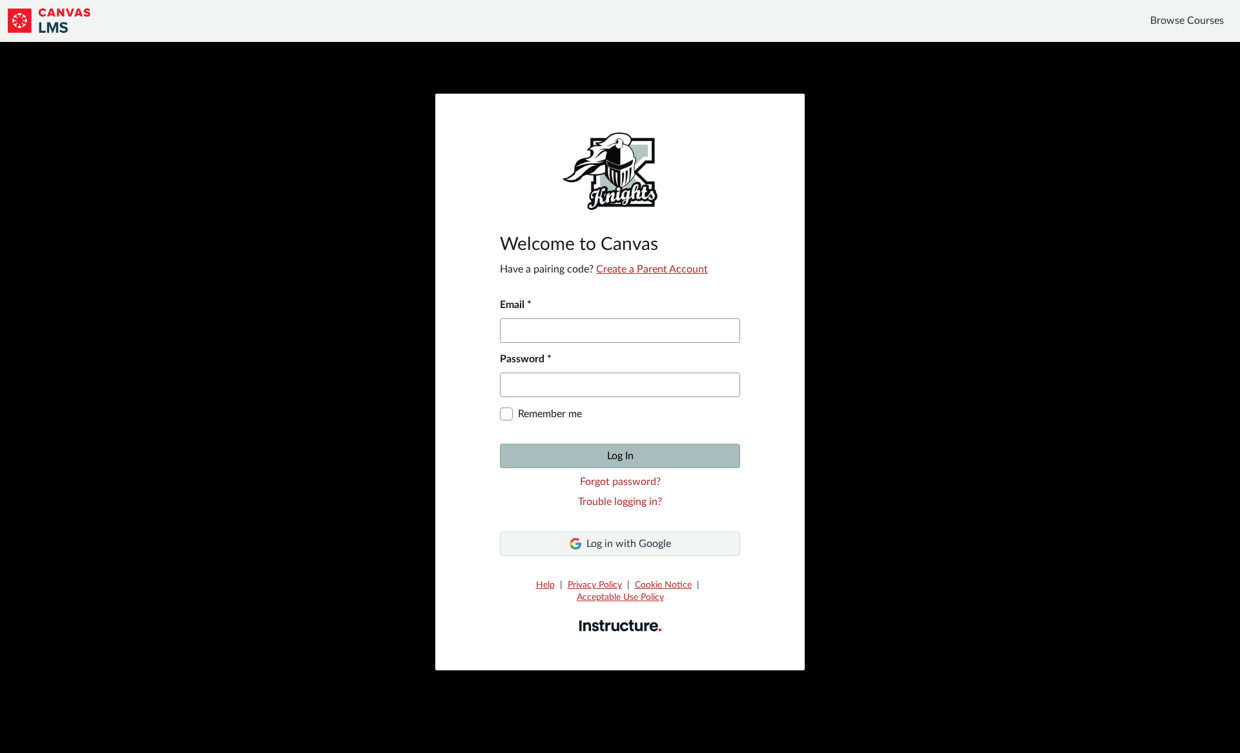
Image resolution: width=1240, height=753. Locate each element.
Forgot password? (620, 482)
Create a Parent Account (652, 269)
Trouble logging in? (620, 502)
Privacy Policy (595, 585)
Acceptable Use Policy (620, 597)
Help (545, 585)
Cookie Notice (663, 585)
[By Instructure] (620, 625)
